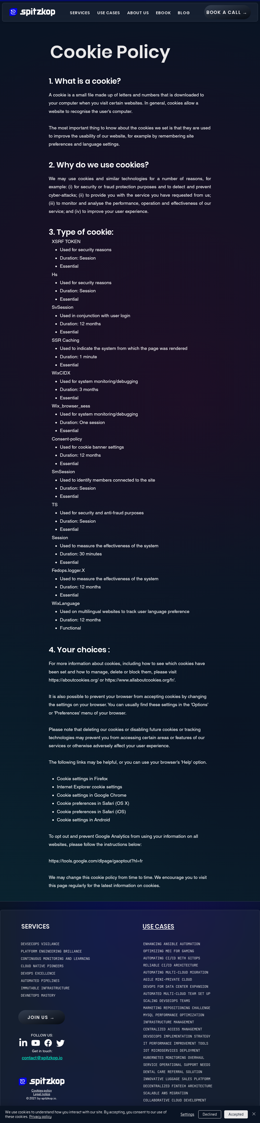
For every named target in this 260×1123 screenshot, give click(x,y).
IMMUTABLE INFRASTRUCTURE (45, 988)
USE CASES (158, 926)
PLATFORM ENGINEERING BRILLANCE (51, 951)
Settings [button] (187, 1114)
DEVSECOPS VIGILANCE (40, 944)
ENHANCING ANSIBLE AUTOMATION (171, 944)
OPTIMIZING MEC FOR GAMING (168, 951)
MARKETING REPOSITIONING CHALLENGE (176, 1008)
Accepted (236, 1114)
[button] (79, 13)
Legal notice (41, 1094)
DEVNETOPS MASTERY (38, 995)
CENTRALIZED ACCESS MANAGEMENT (172, 1029)
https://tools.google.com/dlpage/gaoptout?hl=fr (96, 860)
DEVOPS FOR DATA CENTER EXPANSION (175, 986)
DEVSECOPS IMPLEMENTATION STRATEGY (176, 1036)
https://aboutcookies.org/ (74, 680)
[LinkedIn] (23, 1043)
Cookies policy (41, 1090)
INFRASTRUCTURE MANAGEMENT (168, 1022)
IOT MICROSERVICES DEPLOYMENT (171, 1050)
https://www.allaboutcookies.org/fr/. (140, 680)
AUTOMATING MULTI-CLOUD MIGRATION (175, 972)
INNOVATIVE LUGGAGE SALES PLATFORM (176, 1079)
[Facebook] (48, 1043)
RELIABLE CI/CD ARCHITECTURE (170, 965)
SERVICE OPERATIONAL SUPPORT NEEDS (176, 1064)
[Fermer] (254, 1114)
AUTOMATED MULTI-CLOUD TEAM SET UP (176, 993)
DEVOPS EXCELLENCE (38, 973)
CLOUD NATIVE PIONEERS (42, 966)
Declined (210, 1114)
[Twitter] (61, 1043)
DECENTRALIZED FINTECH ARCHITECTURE (177, 1086)
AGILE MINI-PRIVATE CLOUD (167, 979)
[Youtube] (36, 1043)
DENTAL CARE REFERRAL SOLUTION (172, 1071)
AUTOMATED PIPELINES (40, 980)
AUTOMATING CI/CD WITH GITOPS (171, 958)
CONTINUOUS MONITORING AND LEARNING (55, 958)
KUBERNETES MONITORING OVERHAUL (173, 1057)
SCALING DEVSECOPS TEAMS (166, 1000)
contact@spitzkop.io (42, 1057)
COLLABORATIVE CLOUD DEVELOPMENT (174, 1100)
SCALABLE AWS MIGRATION (165, 1093)
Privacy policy (40, 1116)
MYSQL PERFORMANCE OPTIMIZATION (173, 1015)
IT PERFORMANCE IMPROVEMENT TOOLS (175, 1043)
